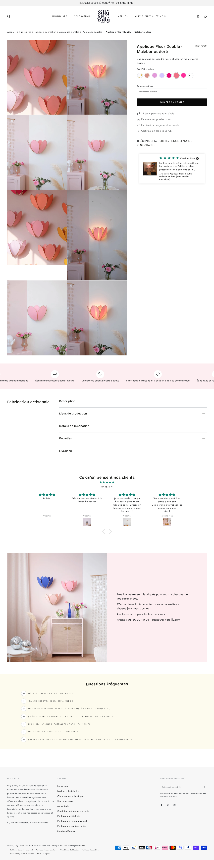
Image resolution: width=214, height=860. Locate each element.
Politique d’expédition (90, 850)
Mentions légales (66, 831)
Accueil (11, 32)
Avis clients (63, 806)
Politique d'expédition (68, 816)
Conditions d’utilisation (69, 850)
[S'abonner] (205, 787)
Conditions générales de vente (73, 811)
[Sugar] (154, 75)
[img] (107, 482)
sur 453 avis (107, 486)
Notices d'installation (68, 791)
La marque (63, 786)
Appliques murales (69, 32)
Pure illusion (65, 845)
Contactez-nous (65, 801)
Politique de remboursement (72, 821)
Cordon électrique (145, 86)
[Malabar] (176, 75)
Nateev (82, 845)
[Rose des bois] (169, 75)
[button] (8, 16)
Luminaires (25, 32)
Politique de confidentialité (71, 826)
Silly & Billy (19, 845)
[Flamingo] (183, 75)
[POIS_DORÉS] (140, 75)
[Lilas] (162, 75)
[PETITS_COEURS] (147, 75)
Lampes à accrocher (45, 32)
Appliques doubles (92, 32)
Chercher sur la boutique (70, 796)
